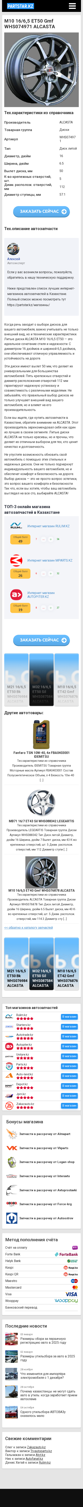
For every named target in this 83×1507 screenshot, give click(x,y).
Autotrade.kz (24, 1035)
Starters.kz (23, 1025)
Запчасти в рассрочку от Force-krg (45, 1204)
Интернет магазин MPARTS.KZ (50, 560)
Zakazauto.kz (25, 1104)
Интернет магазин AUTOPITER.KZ (41, 595)
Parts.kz (21, 1064)
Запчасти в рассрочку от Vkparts (43, 1148)
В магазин (69, 1016)
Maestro (11, 1281)
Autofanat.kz (34, 1459)
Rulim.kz (21, 1015)
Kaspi (9, 1267)
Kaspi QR (11, 1274)
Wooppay (12, 1301)
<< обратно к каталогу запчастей (28, 928)
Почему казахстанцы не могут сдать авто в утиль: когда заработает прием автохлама (48, 1395)
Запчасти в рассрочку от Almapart (44, 1134)
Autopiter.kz (24, 1044)
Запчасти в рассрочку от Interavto (44, 1176)
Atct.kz (40, 1455)
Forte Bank (12, 1254)
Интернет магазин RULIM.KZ (48, 526)
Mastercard (13, 1287)
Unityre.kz (22, 1054)
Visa (8, 1294)
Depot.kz (22, 1084)
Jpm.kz (21, 1094)
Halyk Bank (13, 1261)
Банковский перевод (21, 1307)
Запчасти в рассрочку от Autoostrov (46, 1218)
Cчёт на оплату (16, 1248)
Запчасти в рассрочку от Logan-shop (47, 1162)
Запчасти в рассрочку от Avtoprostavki (48, 1190)
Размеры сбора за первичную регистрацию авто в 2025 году (43, 1340)
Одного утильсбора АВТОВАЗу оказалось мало (43, 1414)
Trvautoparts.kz (41, 1451)
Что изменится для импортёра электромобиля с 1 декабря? (42, 1376)
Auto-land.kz (24, 1074)
